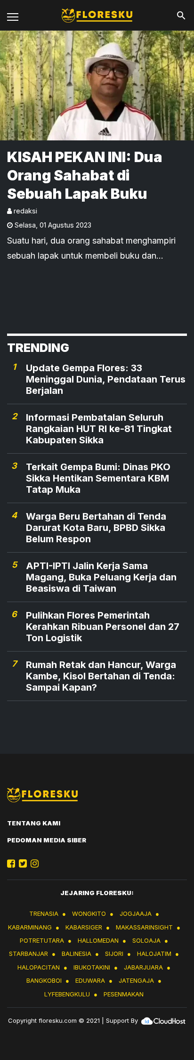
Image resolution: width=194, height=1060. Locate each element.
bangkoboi (44, 980)
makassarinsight (144, 927)
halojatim (154, 953)
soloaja (146, 940)
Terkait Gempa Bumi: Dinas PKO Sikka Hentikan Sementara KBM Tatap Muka (98, 478)
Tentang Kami (33, 823)
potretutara (42, 940)
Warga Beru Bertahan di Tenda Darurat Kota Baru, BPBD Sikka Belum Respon (96, 528)
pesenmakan (124, 994)
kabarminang (30, 927)
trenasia (43, 913)
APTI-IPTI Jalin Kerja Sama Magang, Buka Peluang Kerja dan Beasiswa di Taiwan (101, 577)
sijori (114, 953)
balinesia (76, 953)
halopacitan (38, 967)
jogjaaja (136, 913)
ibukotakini (91, 967)
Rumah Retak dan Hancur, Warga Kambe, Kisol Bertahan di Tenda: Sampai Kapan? (101, 676)
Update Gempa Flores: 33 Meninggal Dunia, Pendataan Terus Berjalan (106, 379)
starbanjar (28, 953)
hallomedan (98, 940)
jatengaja (136, 980)
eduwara (90, 980)
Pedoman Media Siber (46, 840)
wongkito (89, 913)
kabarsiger (83, 927)
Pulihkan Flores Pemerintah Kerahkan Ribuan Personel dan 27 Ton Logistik (102, 627)
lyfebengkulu (67, 994)
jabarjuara (143, 967)
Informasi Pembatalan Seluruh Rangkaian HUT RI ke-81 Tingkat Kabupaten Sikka (99, 429)
